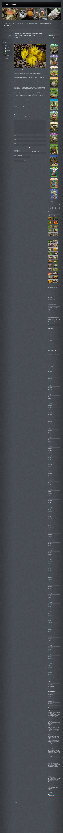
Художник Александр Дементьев (53, 321)
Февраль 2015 (50, 618)
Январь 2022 (50, 469)
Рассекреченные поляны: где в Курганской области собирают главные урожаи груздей (54, 338)
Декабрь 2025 (50, 385)
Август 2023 (50, 435)
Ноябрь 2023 (50, 430)
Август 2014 (50, 629)
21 (55, 208)
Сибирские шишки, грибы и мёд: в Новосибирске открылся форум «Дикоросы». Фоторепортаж (21, 107)
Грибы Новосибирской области (52, 295)
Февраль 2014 (50, 640)
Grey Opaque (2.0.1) (8, 802)
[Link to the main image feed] (49, 795)
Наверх (60, 800)
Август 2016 (50, 586)
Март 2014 (49, 638)
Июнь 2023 (49, 439)
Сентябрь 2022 (50, 455)
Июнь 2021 (49, 482)
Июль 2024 (49, 416)
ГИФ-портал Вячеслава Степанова (53, 287)
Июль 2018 (49, 545)
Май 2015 (49, 613)
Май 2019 (49, 527)
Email (15, 139)
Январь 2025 (50, 405)
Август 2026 (50, 371)
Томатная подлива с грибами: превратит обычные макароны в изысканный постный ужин (38, 107)
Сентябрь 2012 (50, 670)
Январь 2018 (50, 555)
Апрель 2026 (50, 378)
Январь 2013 (50, 663)
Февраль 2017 (50, 575)
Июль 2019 (49, 523)
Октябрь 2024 (50, 410)
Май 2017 (49, 570)
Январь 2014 (50, 642)
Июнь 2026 (49, 374)
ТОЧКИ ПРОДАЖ (7, 25)
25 (50, 210)
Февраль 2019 (50, 532)
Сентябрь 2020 (50, 498)
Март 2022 (49, 466)
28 (55, 210)
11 (50, 207)
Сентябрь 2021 (50, 477)
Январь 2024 (50, 426)
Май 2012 (49, 677)
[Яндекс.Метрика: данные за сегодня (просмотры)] (51, 707)
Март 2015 (49, 616)
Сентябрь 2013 (50, 649)
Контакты (26, 23)
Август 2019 (50, 521)
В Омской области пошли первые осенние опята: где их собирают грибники (53, 775)
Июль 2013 (49, 652)
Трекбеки (6, 58)
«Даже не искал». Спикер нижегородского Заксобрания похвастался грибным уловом (53, 361)
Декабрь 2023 (50, 428)
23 (59, 208)
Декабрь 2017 (50, 557)
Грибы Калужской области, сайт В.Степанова (52, 291)
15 (57, 207)
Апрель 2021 (50, 486)
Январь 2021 (50, 491)
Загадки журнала (19, 23)
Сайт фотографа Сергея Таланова (53, 307)
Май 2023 (49, 441)
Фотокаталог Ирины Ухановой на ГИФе (54, 319)
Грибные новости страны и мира (23, 103)
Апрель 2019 (50, 529)
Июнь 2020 (49, 503)
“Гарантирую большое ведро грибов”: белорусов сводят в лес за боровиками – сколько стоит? (54, 343)
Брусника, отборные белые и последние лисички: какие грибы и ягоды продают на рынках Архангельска (54, 357)
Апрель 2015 (50, 615)
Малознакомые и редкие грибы (45, 23)
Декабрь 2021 (50, 471)
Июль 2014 (49, 631)
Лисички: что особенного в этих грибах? (54, 727)
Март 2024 (49, 423)
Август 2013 (50, 650)
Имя (15, 135)
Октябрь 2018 (50, 539)
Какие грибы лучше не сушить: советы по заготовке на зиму (54, 713)
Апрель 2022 (50, 464)
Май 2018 (49, 548)
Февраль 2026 (50, 382)
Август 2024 (50, 414)
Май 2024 (49, 419)
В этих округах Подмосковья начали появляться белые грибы (53, 346)
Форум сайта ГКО (50, 315)
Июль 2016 (49, 588)
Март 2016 (49, 595)
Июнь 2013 (49, 654)
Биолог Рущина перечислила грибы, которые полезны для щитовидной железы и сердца (53, 330)
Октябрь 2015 (50, 604)
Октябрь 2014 (50, 625)
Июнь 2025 (49, 396)
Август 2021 (50, 478)
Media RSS (52, 795)
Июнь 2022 (49, 460)
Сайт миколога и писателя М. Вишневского (52, 305)
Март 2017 (49, 573)
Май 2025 (49, 398)
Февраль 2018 (50, 554)
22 (57, 208)
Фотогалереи (14, 25)
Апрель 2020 (50, 507)
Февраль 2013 (50, 661)
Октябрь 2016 (50, 582)
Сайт (15, 143)
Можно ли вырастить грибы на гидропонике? (54, 352)
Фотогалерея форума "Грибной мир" (53, 317)
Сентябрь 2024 (50, 412)
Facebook (35, 151)
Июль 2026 (49, 373)
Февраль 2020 (50, 511)
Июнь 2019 (49, 525)
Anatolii (9, 36)
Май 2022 (49, 462)
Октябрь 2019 (50, 518)
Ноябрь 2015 (50, 602)
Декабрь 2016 (50, 579)
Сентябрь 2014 (50, 627)
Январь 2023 (50, 448)
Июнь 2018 (49, 546)
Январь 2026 (50, 383)
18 (50, 208)
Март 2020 (49, 509)
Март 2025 (49, 401)
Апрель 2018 (50, 550)
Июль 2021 (49, 480)
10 (48, 207)
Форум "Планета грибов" (51, 313)
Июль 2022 (49, 459)
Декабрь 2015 (50, 600)
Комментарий (17, 118)
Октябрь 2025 (50, 389)
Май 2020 (49, 505)
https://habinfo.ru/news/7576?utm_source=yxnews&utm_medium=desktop (31, 99)
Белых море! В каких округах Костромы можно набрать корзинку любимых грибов (54, 757)
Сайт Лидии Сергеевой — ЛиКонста (53, 302)
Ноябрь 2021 (50, 473)
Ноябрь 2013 (50, 645)
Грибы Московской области (52, 293)
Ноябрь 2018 (50, 538)
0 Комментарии (7, 40)
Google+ (18, 155)
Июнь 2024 (49, 417)
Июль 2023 (49, 437)
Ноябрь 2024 (50, 408)
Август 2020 (50, 500)
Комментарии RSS (7, 57)
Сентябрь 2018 (50, 541)
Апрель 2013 (50, 658)
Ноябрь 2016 (50, 581)
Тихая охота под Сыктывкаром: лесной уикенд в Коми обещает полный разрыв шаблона (54, 334)
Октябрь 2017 (50, 561)
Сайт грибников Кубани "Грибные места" (54, 300)
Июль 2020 (49, 502)
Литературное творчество (33, 23)
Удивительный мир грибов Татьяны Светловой (53, 311)
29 (57, 210)
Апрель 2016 (50, 593)
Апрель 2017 (50, 572)
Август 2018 (50, 543)
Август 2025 (50, 392)
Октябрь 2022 (50, 453)
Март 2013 (49, 659)
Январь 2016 (50, 598)
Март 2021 (49, 487)
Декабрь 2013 (50, 643)
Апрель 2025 (50, 399)
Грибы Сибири (50, 297)
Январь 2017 (50, 577)
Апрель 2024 (50, 421)
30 (59, 210)
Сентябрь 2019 (50, 520)
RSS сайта (51, 710)
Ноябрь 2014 (50, 624)
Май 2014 (49, 634)
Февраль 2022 (50, 468)
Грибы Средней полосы (51, 299)
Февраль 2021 (50, 489)
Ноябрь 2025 (50, 387)
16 (59, 207)
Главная (5, 23)
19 (52, 208)
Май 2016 (49, 591)
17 (48, 208)
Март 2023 (49, 444)
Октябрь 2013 (50, 647)
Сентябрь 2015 (50, 606)
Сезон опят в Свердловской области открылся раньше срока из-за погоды (53, 741)
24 (48, 210)
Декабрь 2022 (50, 450)
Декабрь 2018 (50, 536)
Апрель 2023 (50, 442)
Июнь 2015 (49, 611)
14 (55, 207)
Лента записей (50, 684)
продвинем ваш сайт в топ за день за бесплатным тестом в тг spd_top (53, 355)
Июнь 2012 (49, 676)
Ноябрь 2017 (50, 559)
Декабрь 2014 (50, 622)
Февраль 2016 (50, 597)
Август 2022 (50, 457)
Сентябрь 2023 (50, 434)
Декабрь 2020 (50, 493)
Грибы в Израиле (50, 289)
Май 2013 (49, 656)
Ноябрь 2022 (50, 451)
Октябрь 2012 (50, 668)
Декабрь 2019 (50, 514)
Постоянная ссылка (8, 59)
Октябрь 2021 (50, 475)
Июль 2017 (49, 566)
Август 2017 (50, 564)
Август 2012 (50, 672)
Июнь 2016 (49, 590)
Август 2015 (50, 607)
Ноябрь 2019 (50, 516)
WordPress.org (50, 687)
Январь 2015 (50, 620)
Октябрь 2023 (50, 432)
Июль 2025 (49, 394)
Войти (49, 682)
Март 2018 (49, 552)
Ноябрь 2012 (50, 667)
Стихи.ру (49, 309)
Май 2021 (49, 484)
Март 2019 (49, 530)
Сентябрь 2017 (50, 563)
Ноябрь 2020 (50, 494)
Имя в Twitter (18, 151)
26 (52, 210)
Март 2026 (49, 380)
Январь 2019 (50, 534)
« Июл (49, 212)
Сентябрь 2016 (50, 584)
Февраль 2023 (50, 446)
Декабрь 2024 (50, 407)
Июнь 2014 (49, 633)
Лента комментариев (51, 686)
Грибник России (10, 4)
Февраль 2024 (50, 425)
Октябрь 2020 (50, 496)
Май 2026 (49, 376)
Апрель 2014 (50, 636)
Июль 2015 (49, 609)
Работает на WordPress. (58, 802)
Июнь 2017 (49, 568)
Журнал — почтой (11, 23)
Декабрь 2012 (50, 665)
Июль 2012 (49, 674)
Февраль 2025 (50, 403)
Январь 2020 (50, 512)
